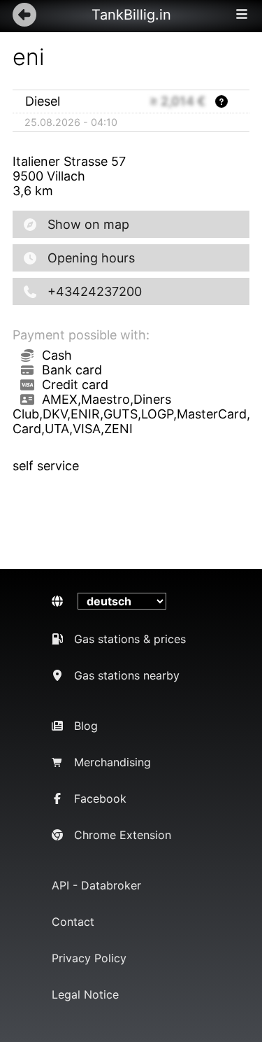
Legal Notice (85, 994)
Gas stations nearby (127, 675)
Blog (86, 726)
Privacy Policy (89, 958)
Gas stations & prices (130, 639)
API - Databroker (96, 885)
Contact (73, 922)
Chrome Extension (122, 835)
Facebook (100, 798)
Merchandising (112, 762)
